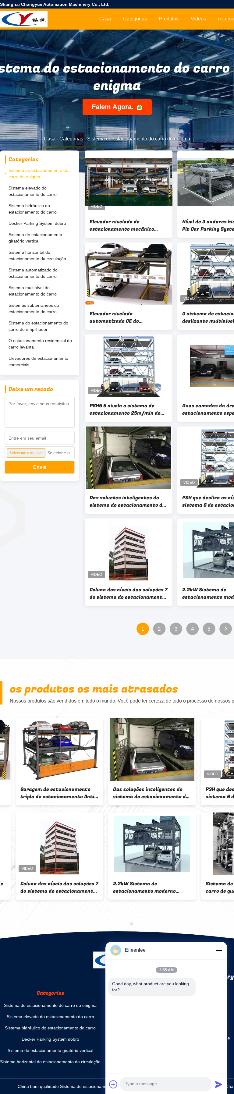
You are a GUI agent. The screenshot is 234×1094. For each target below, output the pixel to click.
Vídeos (198, 18)
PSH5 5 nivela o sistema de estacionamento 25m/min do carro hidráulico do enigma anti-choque (125, 409)
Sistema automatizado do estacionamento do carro (33, 273)
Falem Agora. (113, 107)
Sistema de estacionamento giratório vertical (35, 237)
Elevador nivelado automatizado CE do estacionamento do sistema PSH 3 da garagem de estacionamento (124, 317)
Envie (39, 467)
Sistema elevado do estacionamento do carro (33, 191)
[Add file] (113, 1084)
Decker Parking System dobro (37, 223)
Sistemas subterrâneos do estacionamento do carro (34, 308)
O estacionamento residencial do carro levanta (40, 343)
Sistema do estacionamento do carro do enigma (38, 173)
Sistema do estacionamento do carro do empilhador (38, 326)
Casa (105, 18)
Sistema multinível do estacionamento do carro (33, 290)
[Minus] (218, 950)
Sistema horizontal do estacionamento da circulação (37, 255)
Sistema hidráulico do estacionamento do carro (33, 208)
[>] (225, 629)
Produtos (169, 18)
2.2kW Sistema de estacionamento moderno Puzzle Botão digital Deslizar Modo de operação (133, 887)
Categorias (135, 18)
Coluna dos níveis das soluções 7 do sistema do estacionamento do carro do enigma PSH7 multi (129, 593)
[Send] (219, 1084)
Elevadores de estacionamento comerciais (38, 361)
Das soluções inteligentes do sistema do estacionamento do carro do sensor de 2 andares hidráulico (127, 501)
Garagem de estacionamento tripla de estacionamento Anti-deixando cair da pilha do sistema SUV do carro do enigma (43, 793)
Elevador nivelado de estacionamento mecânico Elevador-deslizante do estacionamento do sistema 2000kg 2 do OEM (124, 225)
